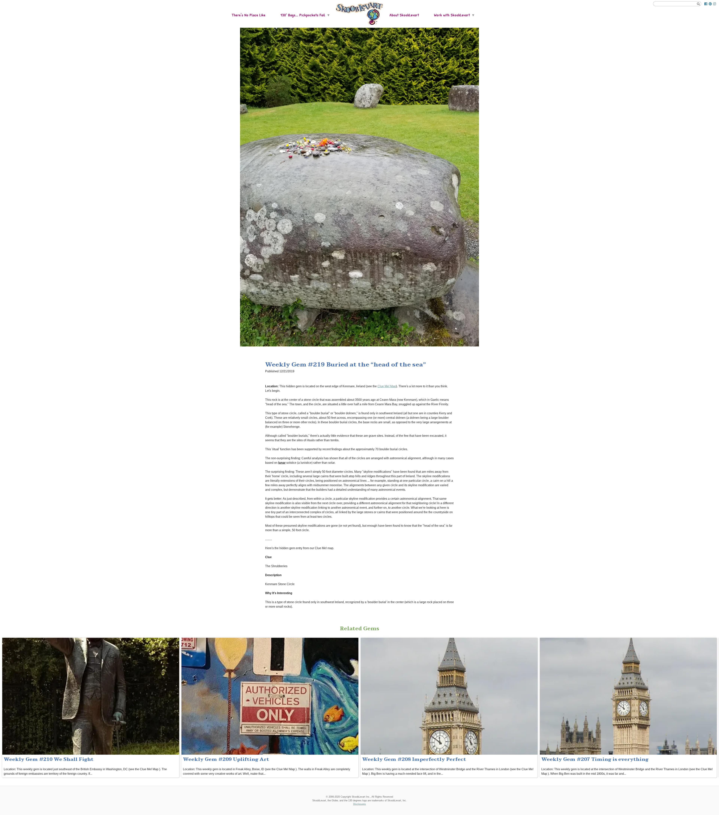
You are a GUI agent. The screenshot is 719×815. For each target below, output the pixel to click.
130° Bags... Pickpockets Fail (302, 14)
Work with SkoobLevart (452, 14)
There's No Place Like (249, 14)
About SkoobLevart (404, 14)
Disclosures (359, 804)
